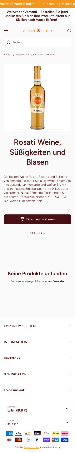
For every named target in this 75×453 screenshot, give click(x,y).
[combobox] (37, 42)
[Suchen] (7, 42)
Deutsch (12, 424)
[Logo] (37, 30)
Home (7, 54)
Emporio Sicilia (31, 447)
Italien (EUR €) (17, 410)
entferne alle (56, 281)
